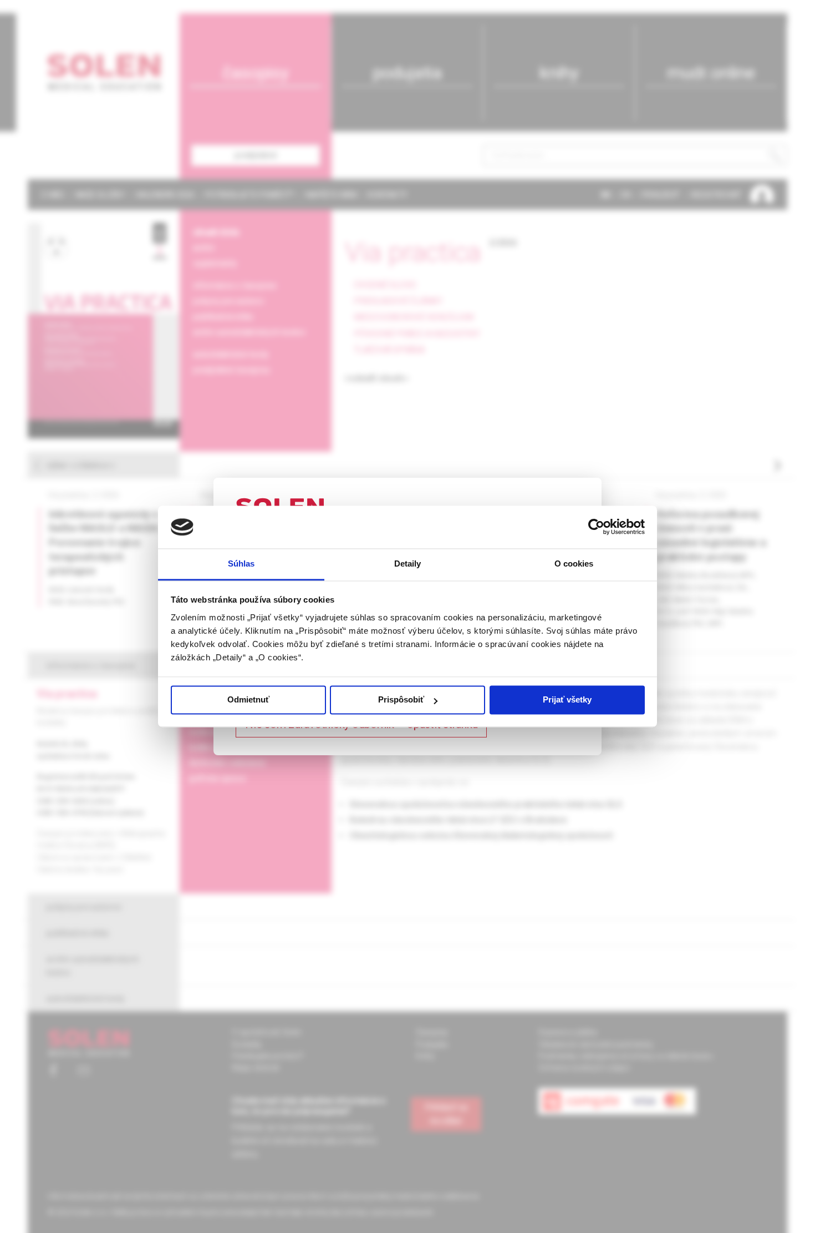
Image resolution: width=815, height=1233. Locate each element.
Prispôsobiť (401, 700)
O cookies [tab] (574, 563)
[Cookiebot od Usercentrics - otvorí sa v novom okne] (596, 527)
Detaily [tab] (407, 563)
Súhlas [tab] (241, 563)
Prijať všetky (567, 700)
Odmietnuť (248, 700)
